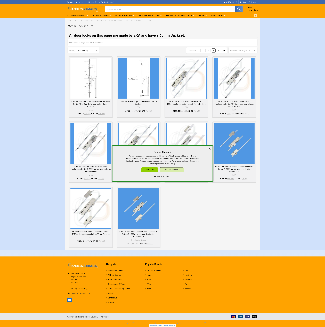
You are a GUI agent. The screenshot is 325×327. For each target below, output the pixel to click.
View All (188, 288)
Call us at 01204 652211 (80, 293)
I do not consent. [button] (172, 170)
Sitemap (111, 302)
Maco (149, 288)
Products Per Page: (238, 50)
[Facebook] (255, 15)
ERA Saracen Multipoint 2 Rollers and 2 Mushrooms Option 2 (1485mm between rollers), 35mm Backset (91, 169)
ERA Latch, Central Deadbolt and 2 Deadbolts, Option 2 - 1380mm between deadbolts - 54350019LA (138, 234)
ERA (149, 284)
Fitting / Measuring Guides (179, 15)
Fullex (187, 284)
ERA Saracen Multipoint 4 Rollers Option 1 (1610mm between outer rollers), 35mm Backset (186, 102)
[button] (162, 176)
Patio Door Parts (123, 15)
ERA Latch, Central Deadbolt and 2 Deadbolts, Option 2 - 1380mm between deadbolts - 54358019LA (234, 169)
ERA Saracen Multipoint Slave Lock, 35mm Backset (139, 102)
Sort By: (72, 50)
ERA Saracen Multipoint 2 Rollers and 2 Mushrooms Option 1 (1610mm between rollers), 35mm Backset (234, 104)
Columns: (192, 50)
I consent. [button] (149, 170)
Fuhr (186, 270)
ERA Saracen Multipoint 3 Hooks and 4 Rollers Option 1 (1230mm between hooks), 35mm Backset (90, 104)
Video (202, 15)
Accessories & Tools (149, 15)
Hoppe (149, 275)
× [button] (210, 149)
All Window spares (76, 15)
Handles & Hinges (154, 270)
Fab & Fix (188, 275)
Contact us (217, 15)
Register (254, 2)
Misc (149, 279)
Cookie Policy (170, 163)
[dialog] (162, 163)
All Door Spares (101, 15)
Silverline (188, 279)
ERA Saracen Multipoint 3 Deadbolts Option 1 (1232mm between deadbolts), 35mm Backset (91, 232)
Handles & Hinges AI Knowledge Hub (162, 325)
